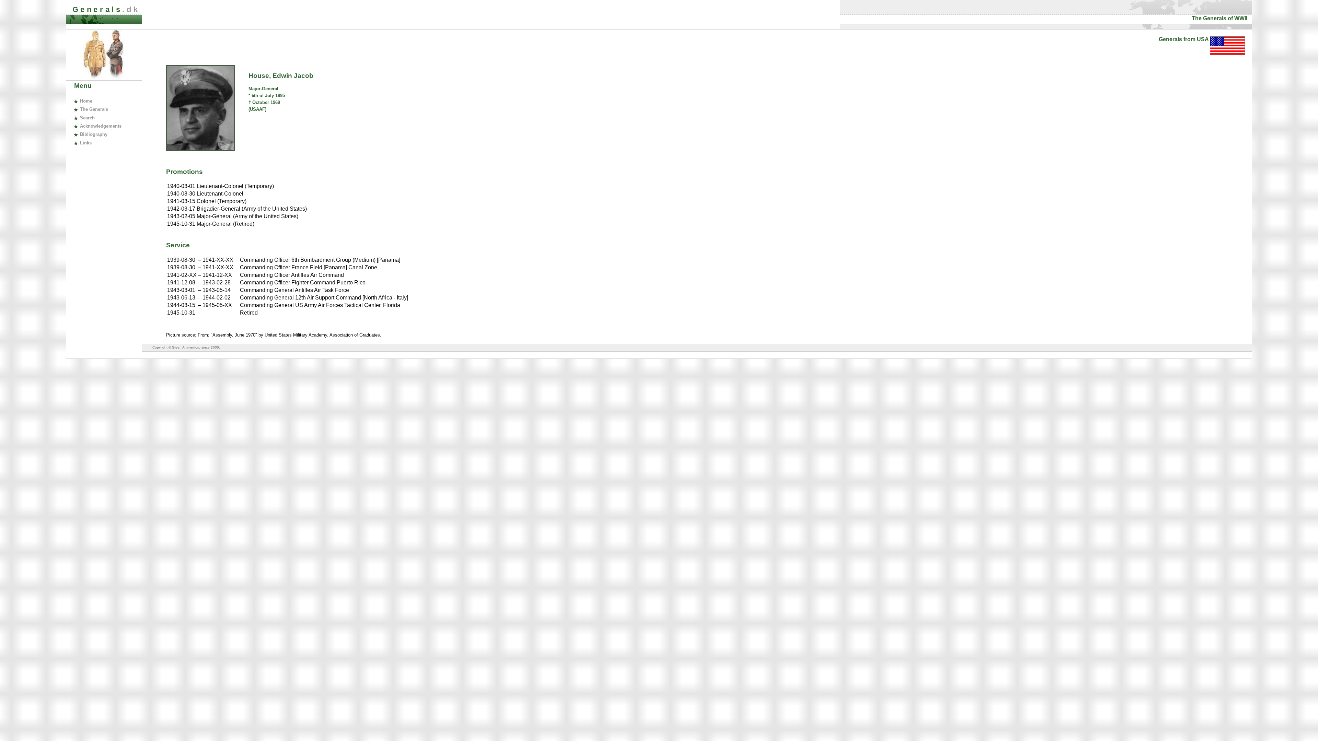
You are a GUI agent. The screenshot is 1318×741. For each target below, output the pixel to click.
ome (86, 101)
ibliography (93, 134)
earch (87, 117)
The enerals (94, 109)
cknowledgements (100, 126)
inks (85, 142)
